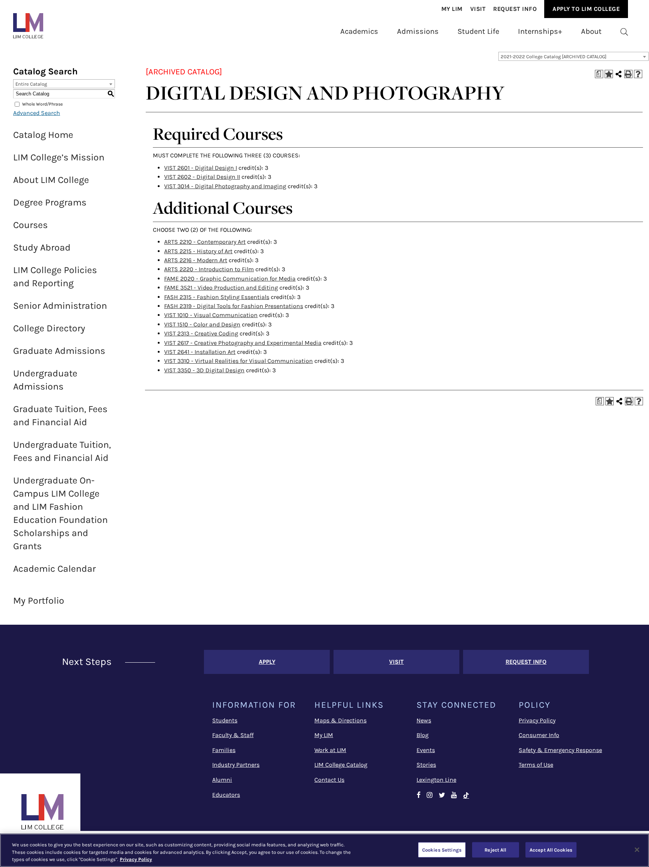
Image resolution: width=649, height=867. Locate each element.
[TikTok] (469, 795)
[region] (324, 850)
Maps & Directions (340, 720)
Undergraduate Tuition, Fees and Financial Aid (62, 451)
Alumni (222, 779)
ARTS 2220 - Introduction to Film (209, 269)
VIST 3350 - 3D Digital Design (204, 370)
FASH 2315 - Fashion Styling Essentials (216, 297)
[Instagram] (430, 795)
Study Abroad (42, 247)
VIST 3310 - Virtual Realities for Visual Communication (238, 360)
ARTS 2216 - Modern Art (195, 260)
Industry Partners (236, 764)
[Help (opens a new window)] (638, 74)
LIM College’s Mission (58, 157)
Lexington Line (436, 779)
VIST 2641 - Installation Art (199, 351)
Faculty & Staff (233, 735)
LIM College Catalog (340, 764)
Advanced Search (36, 112)
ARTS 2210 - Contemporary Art (205, 241)
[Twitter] (442, 795)
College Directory (49, 328)
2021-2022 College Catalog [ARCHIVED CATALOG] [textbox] (554, 56)
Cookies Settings (442, 849)
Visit (478, 8)
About (591, 31)
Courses (30, 224)
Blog (423, 735)
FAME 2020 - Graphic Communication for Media (230, 278)
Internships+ (540, 31)
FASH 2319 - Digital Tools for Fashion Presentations (233, 306)
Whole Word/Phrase (42, 104)
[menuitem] (452, 9)
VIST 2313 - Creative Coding (201, 333)
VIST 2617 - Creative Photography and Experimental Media (242, 342)
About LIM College (51, 179)
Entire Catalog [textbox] (31, 84)
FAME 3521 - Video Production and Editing (221, 287)
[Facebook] (419, 795)
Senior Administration (60, 305)
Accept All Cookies (551, 849)
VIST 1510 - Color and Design (202, 324)
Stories (426, 764)
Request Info (515, 8)
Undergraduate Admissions (45, 380)
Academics (359, 31)
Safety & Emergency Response (560, 750)
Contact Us (329, 779)
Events (426, 750)
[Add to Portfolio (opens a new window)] (609, 74)
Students (224, 720)
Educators (226, 794)
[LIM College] (28, 25)
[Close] (637, 849)
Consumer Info (539, 735)
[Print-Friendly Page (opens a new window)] (628, 74)
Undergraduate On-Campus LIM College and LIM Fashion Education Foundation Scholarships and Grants (60, 513)
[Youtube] (454, 795)
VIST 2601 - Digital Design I (200, 167)
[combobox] (573, 56)
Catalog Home (43, 134)
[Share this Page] (618, 74)
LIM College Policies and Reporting (55, 276)
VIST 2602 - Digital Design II (202, 176)
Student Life (478, 31)
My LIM (323, 735)
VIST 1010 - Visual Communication (211, 315)
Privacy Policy (537, 720)
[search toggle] (624, 31)
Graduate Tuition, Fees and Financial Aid (60, 415)
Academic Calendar (54, 568)
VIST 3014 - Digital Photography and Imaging (225, 186)
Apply (267, 661)
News (424, 720)
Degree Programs (49, 202)
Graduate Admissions (59, 350)
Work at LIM (330, 750)
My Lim (452, 8)
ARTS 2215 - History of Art (198, 251)
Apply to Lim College (586, 8)
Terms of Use (536, 764)
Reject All (495, 849)
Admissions (418, 31)
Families (223, 750)
